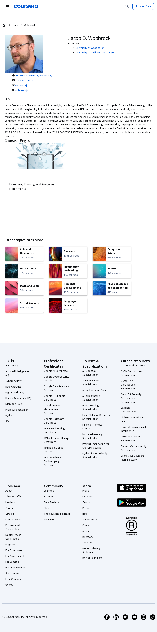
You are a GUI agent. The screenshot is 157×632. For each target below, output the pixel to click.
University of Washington (90, 48)
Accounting (11, 366)
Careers (10, 508)
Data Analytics (13, 387)
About (8, 491)
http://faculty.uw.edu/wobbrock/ (33, 76)
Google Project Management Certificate (52, 409)
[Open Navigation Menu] (7, 6)
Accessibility (89, 520)
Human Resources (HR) (18, 398)
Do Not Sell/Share (92, 558)
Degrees (10, 545)
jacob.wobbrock (24, 81)
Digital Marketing (15, 392)
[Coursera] (26, 6)
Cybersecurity (13, 381)
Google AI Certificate (56, 371)
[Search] (127, 6)
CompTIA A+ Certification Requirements (129, 385)
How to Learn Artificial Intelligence (133, 429)
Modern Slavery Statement (91, 550)
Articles (86, 531)
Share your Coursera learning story (132, 458)
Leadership (11, 502)
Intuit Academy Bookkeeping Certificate (52, 461)
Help (84, 514)
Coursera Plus (13, 520)
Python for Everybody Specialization (94, 455)
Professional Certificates (12, 527)
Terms (86, 502)
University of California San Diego (95, 53)
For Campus (12, 562)
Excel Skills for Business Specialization (96, 417)
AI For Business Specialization (91, 382)
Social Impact (13, 573)
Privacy (86, 508)
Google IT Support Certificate (54, 398)
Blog (46, 508)
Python (9, 415)
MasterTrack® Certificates (13, 537)
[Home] (4, 25)
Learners (49, 491)
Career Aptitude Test (133, 366)
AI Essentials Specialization (90, 373)
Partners (49, 497)
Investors (87, 497)
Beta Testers (51, 502)
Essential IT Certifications (128, 410)
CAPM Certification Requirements (131, 373)
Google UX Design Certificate (54, 421)
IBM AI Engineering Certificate (54, 430)
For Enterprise (13, 550)
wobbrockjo (21, 86)
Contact (86, 525)
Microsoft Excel (14, 404)
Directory (87, 537)
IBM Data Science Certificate (53, 450)
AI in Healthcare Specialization (91, 398)
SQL (7, 421)
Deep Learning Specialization (90, 407)
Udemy (9, 585)
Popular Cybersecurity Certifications (133, 448)
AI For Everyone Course (95, 390)
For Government (14, 556)
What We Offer (13, 497)
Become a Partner (15, 568)
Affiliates (87, 543)
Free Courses (13, 579)
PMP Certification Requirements (131, 438)
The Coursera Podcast (57, 514)
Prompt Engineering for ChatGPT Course (95, 446)
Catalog (9, 514)
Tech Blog (49, 520)
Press (85, 491)
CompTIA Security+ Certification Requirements (132, 398)
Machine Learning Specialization (92, 436)
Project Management (17, 410)
